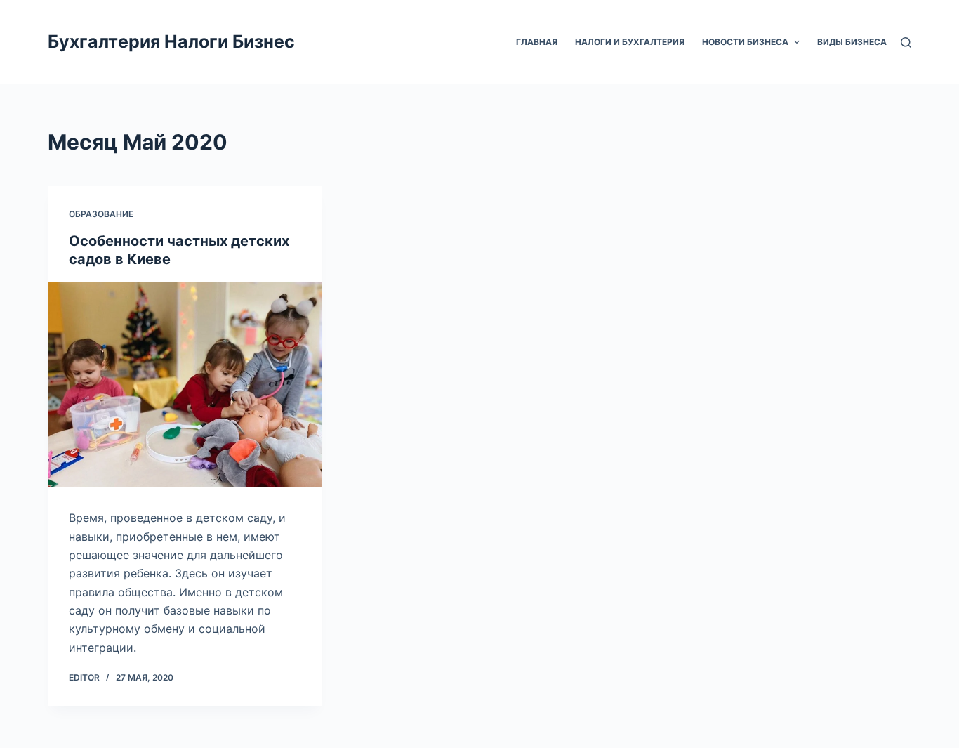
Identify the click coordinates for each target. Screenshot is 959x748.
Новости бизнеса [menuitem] (745, 42)
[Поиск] (906, 42)
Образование (101, 214)
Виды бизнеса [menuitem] (852, 42)
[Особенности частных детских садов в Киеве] (185, 384)
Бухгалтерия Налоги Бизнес (171, 41)
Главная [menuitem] (536, 42)
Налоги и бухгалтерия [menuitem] (629, 42)
